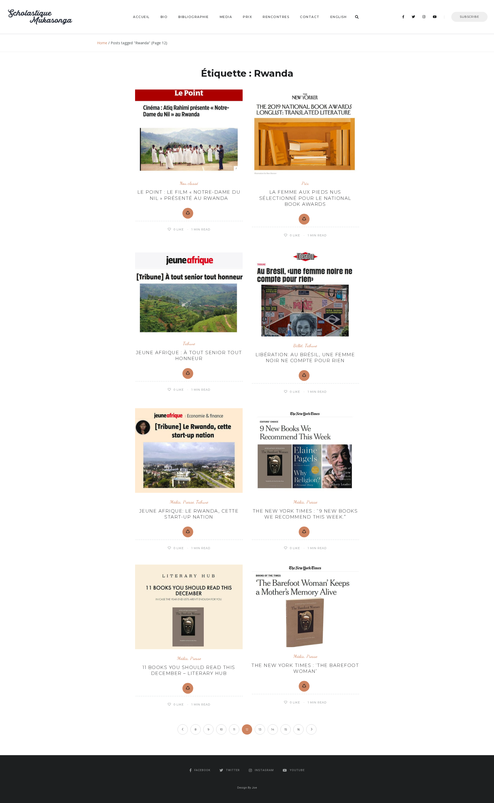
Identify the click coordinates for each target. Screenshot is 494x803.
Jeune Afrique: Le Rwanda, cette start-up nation (189, 514)
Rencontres (276, 17)
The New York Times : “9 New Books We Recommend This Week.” (305, 514)
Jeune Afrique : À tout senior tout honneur (189, 355)
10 (221, 729)
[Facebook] (403, 17)
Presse (188, 502)
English (338, 17)
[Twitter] (413, 17)
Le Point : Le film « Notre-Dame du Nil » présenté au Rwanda (188, 195)
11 (234, 729)
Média (175, 502)
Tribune (189, 343)
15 (285, 729)
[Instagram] (424, 17)
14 (272, 729)
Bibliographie (193, 17)
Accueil (141, 17)
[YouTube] (435, 17)
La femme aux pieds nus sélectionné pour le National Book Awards (305, 198)
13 (260, 729)
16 (298, 729)
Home (102, 42)
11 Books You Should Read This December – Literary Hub (189, 670)
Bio (164, 17)
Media (226, 17)
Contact (310, 17)
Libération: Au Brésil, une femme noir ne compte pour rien (305, 357)
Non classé (189, 183)
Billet (298, 345)
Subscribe (469, 17)
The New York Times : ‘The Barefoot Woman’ (305, 668)
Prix (247, 17)
